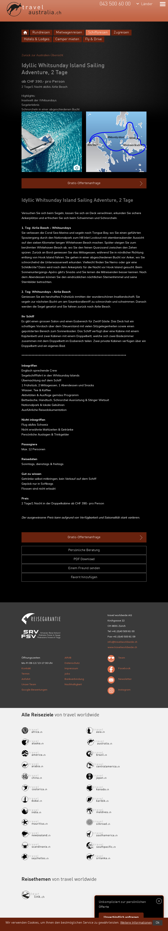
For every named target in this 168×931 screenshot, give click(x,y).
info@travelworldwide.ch (122, 641)
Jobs (67, 673)
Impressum (71, 668)
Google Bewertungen (34, 689)
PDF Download (84, 559)
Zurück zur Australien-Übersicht (42, 55)
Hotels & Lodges (36, 39)
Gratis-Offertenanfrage (84, 183)
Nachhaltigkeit (73, 684)
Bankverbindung (74, 678)
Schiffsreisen (98, 32)
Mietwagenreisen (69, 32)
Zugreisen (121, 32)
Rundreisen (41, 32)
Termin (26, 673)
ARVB (68, 657)
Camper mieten (67, 39)
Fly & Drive (93, 39)
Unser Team (29, 684)
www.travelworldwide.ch (122, 647)
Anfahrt (26, 678)
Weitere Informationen (136, 922)
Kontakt (26, 668)
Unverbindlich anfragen (121, 917)
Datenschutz (72, 662)
